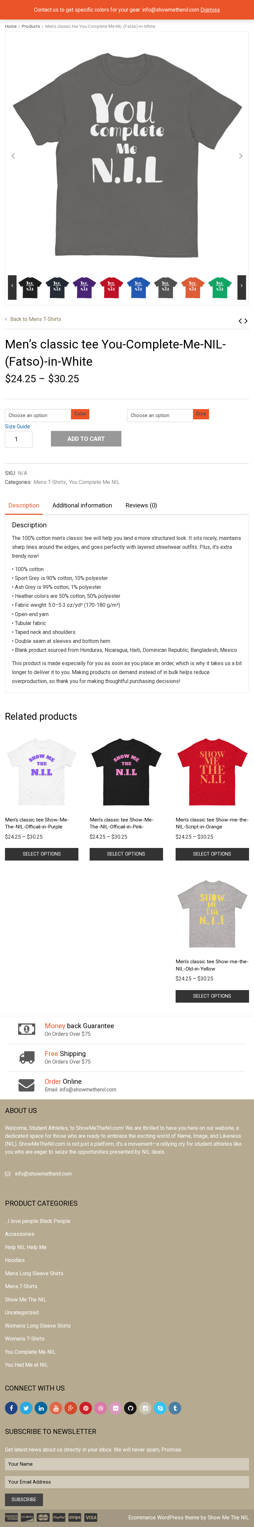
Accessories (19, 1234)
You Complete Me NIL (94, 482)
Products (31, 26)
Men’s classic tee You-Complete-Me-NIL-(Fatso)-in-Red (246, 321)
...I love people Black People (37, 1221)
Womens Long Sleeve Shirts (38, 1326)
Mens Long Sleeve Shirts (34, 1273)
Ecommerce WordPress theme (163, 1517)
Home (11, 26)
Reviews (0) (141, 505)
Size (201, 414)
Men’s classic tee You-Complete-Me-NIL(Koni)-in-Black (240, 321)
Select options (42, 854)
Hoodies (15, 1260)
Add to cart (86, 438)
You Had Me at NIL (26, 1365)
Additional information (82, 505)
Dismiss (210, 10)
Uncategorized (22, 1312)
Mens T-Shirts (35, 319)
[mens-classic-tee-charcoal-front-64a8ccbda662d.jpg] (127, 153)
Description (23, 505)
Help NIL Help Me (26, 1247)
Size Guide (17, 426)
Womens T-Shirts (25, 1339)
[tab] (24, 506)
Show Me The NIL (25, 1299)
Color (80, 414)
